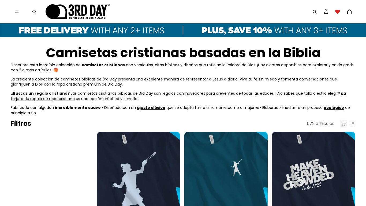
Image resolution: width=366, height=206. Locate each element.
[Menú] (17, 12)
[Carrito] (349, 12)
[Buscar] (34, 12)
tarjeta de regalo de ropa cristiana (43, 98)
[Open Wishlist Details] (337, 11)
